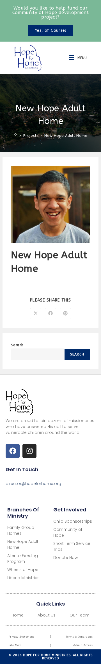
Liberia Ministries (23, 578)
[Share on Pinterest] (65, 313)
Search (17, 345)
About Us (47, 615)
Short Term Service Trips (71, 546)
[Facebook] (13, 451)
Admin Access (83, 645)
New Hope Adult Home (65, 135)
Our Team (79, 615)
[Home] (15, 135)
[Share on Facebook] (50, 313)
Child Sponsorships (72, 521)
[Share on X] (35, 313)
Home (18, 615)
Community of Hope (67, 532)
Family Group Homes (20, 530)
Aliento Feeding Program (22, 558)
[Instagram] (29, 451)
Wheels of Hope (22, 569)
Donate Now (65, 557)
